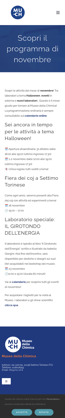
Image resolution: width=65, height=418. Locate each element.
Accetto (22, 412)
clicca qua (11, 305)
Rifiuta (44, 412)
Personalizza (53, 399)
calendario (19, 281)
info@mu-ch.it (16, 370)
